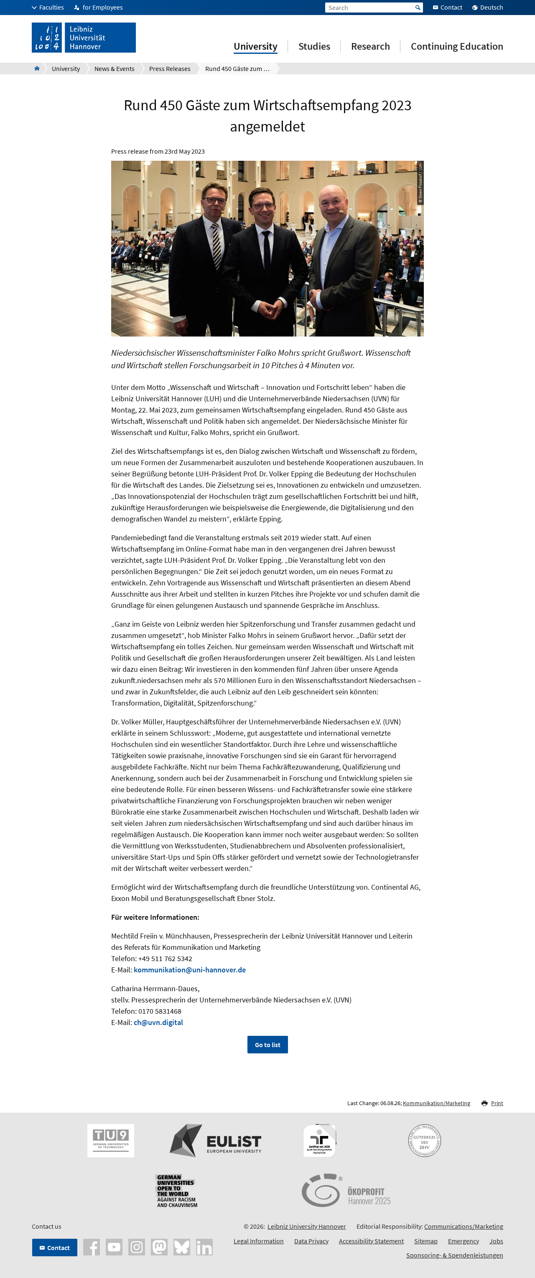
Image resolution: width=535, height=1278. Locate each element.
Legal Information (259, 1241)
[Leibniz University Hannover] (34, 68)
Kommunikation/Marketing (436, 1103)
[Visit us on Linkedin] (204, 1246)
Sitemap (426, 1241)
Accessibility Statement (371, 1241)
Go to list (267, 1044)
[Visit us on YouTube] (114, 1246)
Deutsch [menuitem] (491, 7)
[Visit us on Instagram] (136, 1246)
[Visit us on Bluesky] (182, 1246)
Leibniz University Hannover (307, 1226)
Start (418, 8)
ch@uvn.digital (158, 1022)
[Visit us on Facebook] (91, 1246)
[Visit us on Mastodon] (159, 1246)
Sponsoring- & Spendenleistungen (454, 1255)
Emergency (463, 1241)
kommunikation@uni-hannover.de (190, 969)
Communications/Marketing (463, 1226)
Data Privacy (311, 1241)
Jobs (496, 1241)
